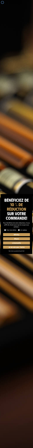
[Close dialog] (2, 2)
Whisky (16, 234)
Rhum (16, 239)
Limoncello (16, 243)
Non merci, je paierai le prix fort (16, 251)
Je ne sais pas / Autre (16, 247)
